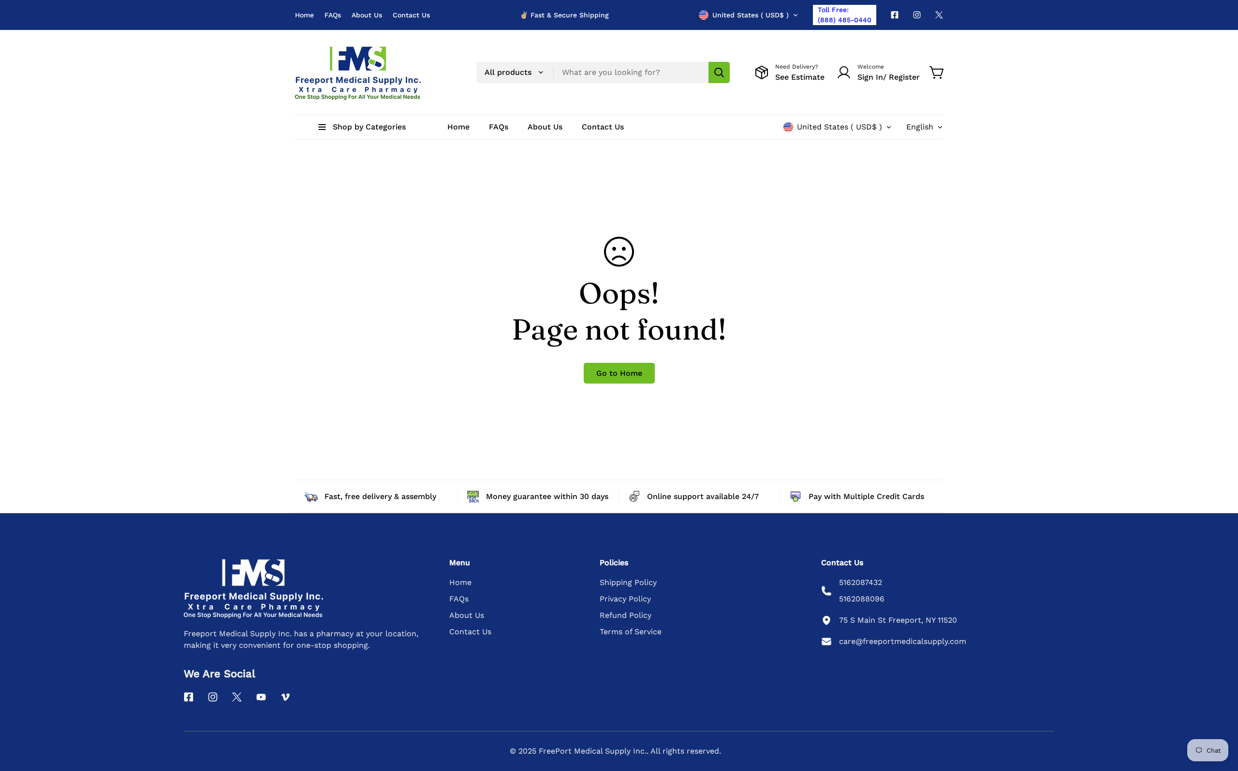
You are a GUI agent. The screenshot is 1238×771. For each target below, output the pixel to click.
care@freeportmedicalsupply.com (902, 641)
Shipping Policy (628, 582)
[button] (937, 72)
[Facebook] (895, 15)
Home (304, 15)
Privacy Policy (625, 598)
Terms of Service (631, 631)
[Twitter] (939, 15)
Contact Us (411, 15)
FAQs (332, 15)
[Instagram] (917, 15)
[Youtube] (261, 697)
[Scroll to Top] (1219, 718)
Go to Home (619, 373)
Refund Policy (625, 615)
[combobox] (603, 72)
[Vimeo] (285, 697)
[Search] (719, 72)
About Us (367, 15)
